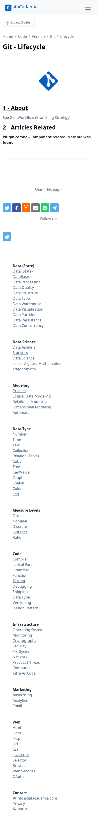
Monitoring (22, 635)
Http (16, 738)
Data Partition (25, 314)
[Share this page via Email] (35, 207)
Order (18, 515)
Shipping (20, 591)
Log (16, 493)
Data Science (24, 358)
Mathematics (49, 363)
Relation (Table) (26, 455)
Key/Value (21, 472)
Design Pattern (25, 608)
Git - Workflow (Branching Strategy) (40, 117)
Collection (21, 450)
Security (19, 646)
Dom (17, 732)
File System (22, 651)
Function (20, 575)
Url (15, 743)
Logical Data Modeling (32, 396)
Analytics (20, 700)
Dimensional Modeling (32, 407)
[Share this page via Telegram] (54, 207)
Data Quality (23, 287)
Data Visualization (28, 309)
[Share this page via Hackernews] (26, 207)
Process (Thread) (27, 662)
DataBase (21, 276)
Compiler (20, 559)
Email (17, 705)
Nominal (20, 521)
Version (38, 36)
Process (19, 390)
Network (20, 656)
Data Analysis (24, 347)
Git (52, 36)
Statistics (20, 352)
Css (15, 749)
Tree (16, 466)
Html (17, 727)
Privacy (19, 803)
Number (20, 434)
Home (8, 36)
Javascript (21, 754)
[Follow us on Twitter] (7, 236)
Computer (21, 667)
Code (22, 36)
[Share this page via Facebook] (16, 207)
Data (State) (23, 271)
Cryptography (24, 640)
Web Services (24, 771)
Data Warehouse (27, 303)
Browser (20, 765)
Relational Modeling (30, 401)
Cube (17, 461)
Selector (20, 760)
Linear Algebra (25, 363)
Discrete (20, 526)
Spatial (18, 483)
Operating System (28, 629)
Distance (20, 531)
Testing (19, 580)
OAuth (18, 776)
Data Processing (27, 282)
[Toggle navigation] (88, 7)
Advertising (22, 694)
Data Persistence (27, 320)
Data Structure (25, 292)
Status (22, 809)
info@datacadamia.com (37, 798)
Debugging (22, 586)
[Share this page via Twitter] (7, 207)
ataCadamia (24, 7)
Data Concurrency (28, 325)
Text (16, 445)
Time (17, 439)
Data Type (21, 298)
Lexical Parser (24, 564)
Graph (18, 477)
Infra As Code (24, 673)
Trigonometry (24, 368)
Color (17, 488)
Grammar (21, 570)
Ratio (17, 537)
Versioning (22, 602)
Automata (21, 412)
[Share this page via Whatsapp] (45, 207)
